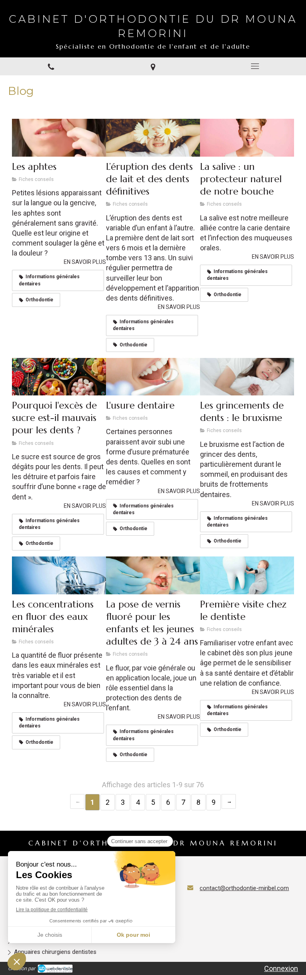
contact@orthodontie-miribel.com (244, 888)
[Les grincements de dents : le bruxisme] (247, 376)
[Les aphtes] (59, 137)
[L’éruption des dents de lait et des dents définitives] (153, 137)
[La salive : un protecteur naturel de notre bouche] (247, 137)
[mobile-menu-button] (255, 66)
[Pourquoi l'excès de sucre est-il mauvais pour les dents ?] (59, 376)
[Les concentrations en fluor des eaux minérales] (59, 575)
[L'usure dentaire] (153, 376)
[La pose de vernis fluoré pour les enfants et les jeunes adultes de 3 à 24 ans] (153, 575)
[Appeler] (51, 66)
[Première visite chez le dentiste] (247, 575)
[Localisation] (153, 66)
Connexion (281, 968)
